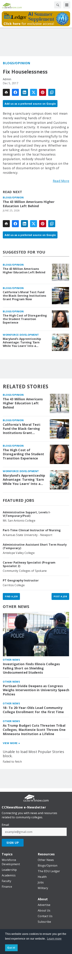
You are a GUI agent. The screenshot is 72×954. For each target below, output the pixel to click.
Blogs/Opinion (16, 63)
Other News (16, 606)
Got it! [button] (11, 947)
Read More (61, 181)
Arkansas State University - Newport (27, 535)
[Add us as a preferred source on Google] (51, 92)
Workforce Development (21, 334)
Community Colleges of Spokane (25, 571)
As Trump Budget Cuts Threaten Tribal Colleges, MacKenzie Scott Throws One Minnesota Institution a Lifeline (34, 729)
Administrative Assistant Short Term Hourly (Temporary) (35, 546)
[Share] (15, 92)
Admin (7, 79)
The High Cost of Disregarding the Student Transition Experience (25, 319)
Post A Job (60, 596)
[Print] (6, 92)
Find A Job (11, 596)
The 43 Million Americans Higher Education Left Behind (29, 204)
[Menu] (66, 4)
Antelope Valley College (19, 553)
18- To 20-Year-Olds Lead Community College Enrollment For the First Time (33, 710)
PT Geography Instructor (21, 580)
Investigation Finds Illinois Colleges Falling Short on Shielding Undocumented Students (31, 668)
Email (5, 824)
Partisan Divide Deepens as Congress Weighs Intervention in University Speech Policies (36, 690)
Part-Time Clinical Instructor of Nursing (32, 530)
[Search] (57, 4)
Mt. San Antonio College (19, 520)
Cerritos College (14, 585)
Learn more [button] (54, 938)
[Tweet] (33, 92)
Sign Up (12, 843)
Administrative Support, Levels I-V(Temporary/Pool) (27, 514)
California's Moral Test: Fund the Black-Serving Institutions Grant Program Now (24, 295)
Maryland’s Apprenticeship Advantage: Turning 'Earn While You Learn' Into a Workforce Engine (22, 342)
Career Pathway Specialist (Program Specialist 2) (29, 564)
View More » (11, 743)
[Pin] (42, 92)
